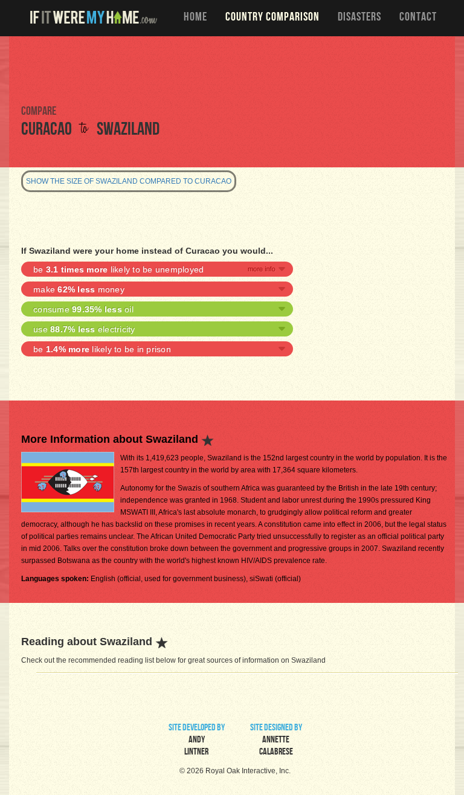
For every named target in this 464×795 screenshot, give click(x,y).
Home (195, 18)
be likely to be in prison (102, 349)
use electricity (84, 329)
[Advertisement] (232, 69)
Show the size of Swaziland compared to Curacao (128, 181)
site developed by (197, 741)
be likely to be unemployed (118, 269)
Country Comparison (272, 18)
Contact (418, 18)
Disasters (359, 18)
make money (78, 289)
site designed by (276, 741)
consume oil (83, 309)
